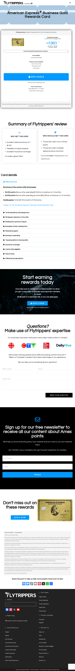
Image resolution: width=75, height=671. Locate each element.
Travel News (42, 611)
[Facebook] (24, 584)
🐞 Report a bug (9, 615)
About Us (41, 632)
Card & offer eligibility (12, 249)
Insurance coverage (12, 244)
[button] (37, 182)
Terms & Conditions (34, 669)
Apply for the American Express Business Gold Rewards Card (28, 205)
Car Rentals (8, 639)
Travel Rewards (43, 600)
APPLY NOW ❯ (37, 77)
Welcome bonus (11, 182)
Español (41, 622)
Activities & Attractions (11, 646)
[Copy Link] (32, 584)
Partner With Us (43, 653)
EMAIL (40, 369)
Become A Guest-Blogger (46, 646)
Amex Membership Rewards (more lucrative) (36, 51)
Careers (41, 657)
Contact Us (42, 660)
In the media (42, 642)
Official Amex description (14, 258)
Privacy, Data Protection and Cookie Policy (49, 669)
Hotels (7, 635)
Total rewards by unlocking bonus (17, 212)
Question (6, 379)
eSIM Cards (8, 657)
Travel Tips (42, 607)
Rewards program (11, 231)
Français (41, 619)
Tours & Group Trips (10, 642)
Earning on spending (12, 235)
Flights (7, 632)
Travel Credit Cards (10, 649)
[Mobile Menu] (70, 2)
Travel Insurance (10, 653)
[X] (43, 584)
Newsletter (42, 639)
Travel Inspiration (44, 604)
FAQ (40, 635)
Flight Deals (42, 596)
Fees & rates (9, 254)
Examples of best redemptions (16, 226)
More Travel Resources (11, 660)
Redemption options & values (15, 221)
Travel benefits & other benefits (16, 240)
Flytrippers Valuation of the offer (17, 217)
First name (7, 369)
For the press (43, 649)
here (26, 573)
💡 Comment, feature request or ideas (16, 621)
